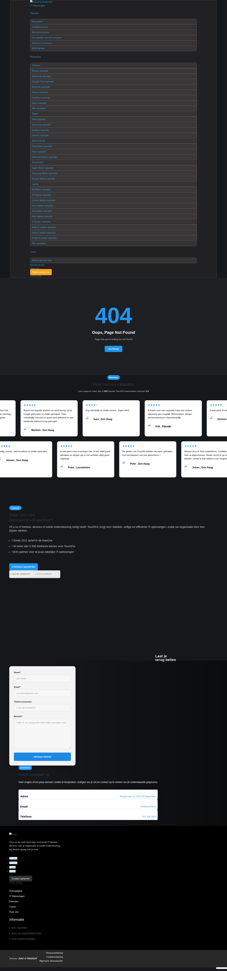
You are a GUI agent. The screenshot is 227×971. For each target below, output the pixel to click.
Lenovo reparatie (40, 135)
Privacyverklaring (54, 953)
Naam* (17, 672)
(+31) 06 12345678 (20, 574)
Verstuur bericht (42, 756)
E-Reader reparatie (41, 221)
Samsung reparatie (41, 76)
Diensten (34, 13)
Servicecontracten (40, 32)
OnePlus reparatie (41, 97)
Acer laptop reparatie (42, 216)
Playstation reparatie (42, 146)
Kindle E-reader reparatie (44, 238)
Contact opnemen (23, 567)
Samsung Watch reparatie (44, 173)
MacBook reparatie (41, 189)
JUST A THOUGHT (27, 958)
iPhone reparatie (40, 71)
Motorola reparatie (41, 87)
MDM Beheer (38, 48)
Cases (33, 252)
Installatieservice (40, 27)
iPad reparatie (39, 119)
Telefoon (36, 65)
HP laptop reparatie (41, 195)
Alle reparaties (39, 108)
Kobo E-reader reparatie (44, 227)
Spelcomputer (38, 140)
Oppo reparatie (39, 103)
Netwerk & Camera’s (42, 43)
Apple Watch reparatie (43, 168)
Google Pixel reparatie (43, 81)
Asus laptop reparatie (42, 205)
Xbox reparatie (39, 151)
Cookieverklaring (54, 957)
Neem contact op (41, 272)
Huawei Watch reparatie (43, 178)
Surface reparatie (40, 130)
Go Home (113, 349)
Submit (56, 574)
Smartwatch (37, 162)
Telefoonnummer (23, 701)
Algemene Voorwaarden (51, 961)
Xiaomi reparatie (40, 92)
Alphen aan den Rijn (42, 260)
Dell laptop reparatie (42, 211)
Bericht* (18, 716)
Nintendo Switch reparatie (44, 157)
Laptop (35, 184)
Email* (17, 687)
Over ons (34, 268)
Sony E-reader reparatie (44, 232)
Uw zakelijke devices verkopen (47, 37)
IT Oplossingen (37, 5)
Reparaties (37, 21)
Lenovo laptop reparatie (43, 200)
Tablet (35, 113)
